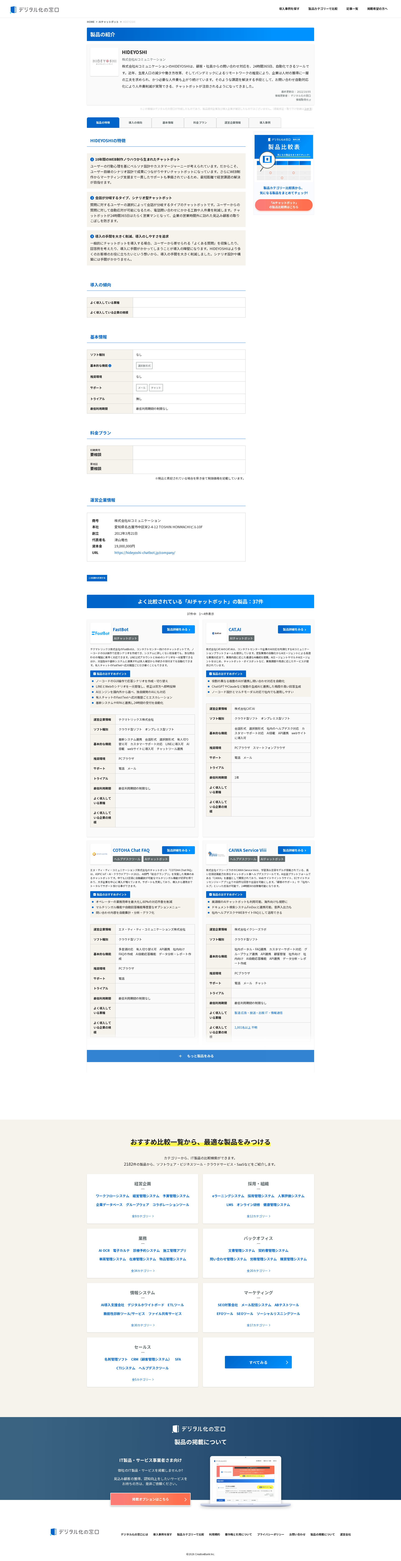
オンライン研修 (248, 1204)
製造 (237, 1013)
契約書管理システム (273, 1250)
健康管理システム (276, 1204)
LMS (230, 1204)
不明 (254, 1027)
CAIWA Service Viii (247, 850)
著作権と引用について (238, 1534)
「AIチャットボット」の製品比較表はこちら (283, 205)
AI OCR (104, 1250)
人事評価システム (291, 1195)
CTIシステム (125, 1367)
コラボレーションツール (170, 1204)
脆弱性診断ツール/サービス (124, 1313)
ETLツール (176, 1304)
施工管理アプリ (175, 1250)
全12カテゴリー (257, 1216)
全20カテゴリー (257, 1271)
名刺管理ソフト (116, 1359)
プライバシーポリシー (270, 1534)
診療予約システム (146, 1250)
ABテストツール (287, 1304)
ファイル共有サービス (165, 1313)
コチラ (308, 108)
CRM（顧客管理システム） (151, 1359)
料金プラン (200, 122)
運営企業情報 (233, 122)
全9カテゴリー (141, 1216)
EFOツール (225, 1313)
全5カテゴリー (141, 1379)
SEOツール (245, 1313)
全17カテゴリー (257, 1325)
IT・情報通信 (274, 1013)
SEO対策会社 (228, 1304)
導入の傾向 (135, 122)
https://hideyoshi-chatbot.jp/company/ (144, 552)
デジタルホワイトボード (146, 1304)
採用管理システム (261, 1195)
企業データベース (109, 1204)
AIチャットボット (109, 21)
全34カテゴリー (141, 1271)
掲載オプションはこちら (150, 1499)
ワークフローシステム (112, 1195)
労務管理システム (263, 1258)
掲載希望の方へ (377, 8)
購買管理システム (293, 1258)
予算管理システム (176, 1195)
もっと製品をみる (200, 1055)
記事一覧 (352, 8)
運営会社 (345, 1534)
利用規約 (214, 1534)
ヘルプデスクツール (154, 1367)
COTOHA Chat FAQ (131, 850)
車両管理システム (112, 1258)
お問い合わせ (297, 1534)
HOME (90, 21)
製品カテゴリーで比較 (323, 8)
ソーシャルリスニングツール (278, 1313)
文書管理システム (241, 1250)
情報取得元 (302, 99)
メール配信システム (256, 1304)
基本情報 (167, 122)
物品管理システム (172, 1258)
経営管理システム (146, 1195)
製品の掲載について (323, 1534)
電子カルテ (121, 1250)
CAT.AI (235, 629)
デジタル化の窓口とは (134, 1534)
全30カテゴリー (141, 1325)
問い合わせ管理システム (228, 1258)
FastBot (120, 629)
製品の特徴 (103, 122)
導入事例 (265, 122)
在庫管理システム (142, 1258)
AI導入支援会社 (112, 1304)
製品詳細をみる (177, 629)
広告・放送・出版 (252, 1013)
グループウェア (137, 1204)
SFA (178, 1359)
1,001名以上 (243, 1027)
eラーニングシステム (228, 1195)
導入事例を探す (289, 8)
